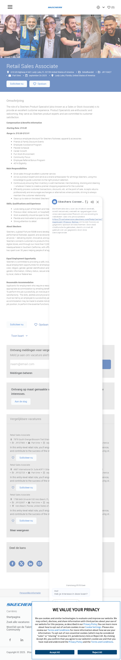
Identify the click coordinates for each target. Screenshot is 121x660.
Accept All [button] (55, 652)
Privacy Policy (90, 624)
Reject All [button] (97, 652)
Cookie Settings (93, 627)
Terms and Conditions (59, 630)
